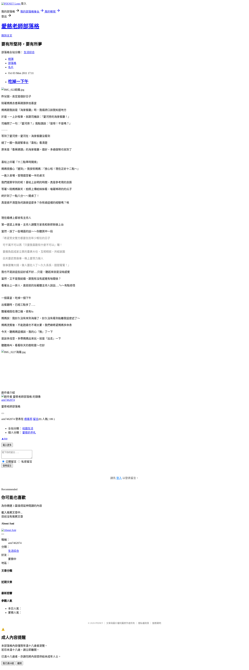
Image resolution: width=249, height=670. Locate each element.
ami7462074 (8, 399)
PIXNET (99, 623)
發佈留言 (7, 465)
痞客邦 (28, 419)
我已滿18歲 (8, 663)
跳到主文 (6, 35)
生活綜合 (29, 52)
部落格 (12, 63)
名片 (11, 67)
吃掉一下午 (18, 81)
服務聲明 (156, 623)
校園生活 (27, 428)
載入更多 (7, 445)
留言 (35, 419)
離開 (19, 663)
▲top (4, 438)
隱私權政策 (143, 623)
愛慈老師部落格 (20, 26)
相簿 (11, 59)
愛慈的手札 (29, 432)
